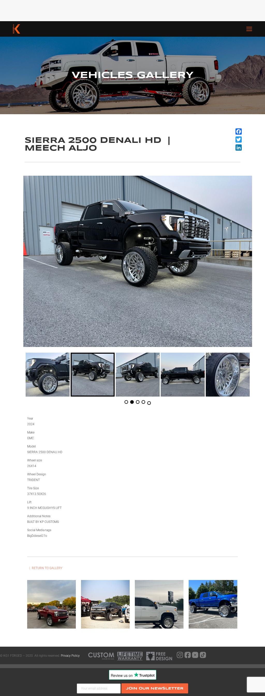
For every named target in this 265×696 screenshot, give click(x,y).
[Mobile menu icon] (255, 29)
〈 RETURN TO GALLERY (44, 568)
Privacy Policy (70, 656)
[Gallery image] (51, 604)
